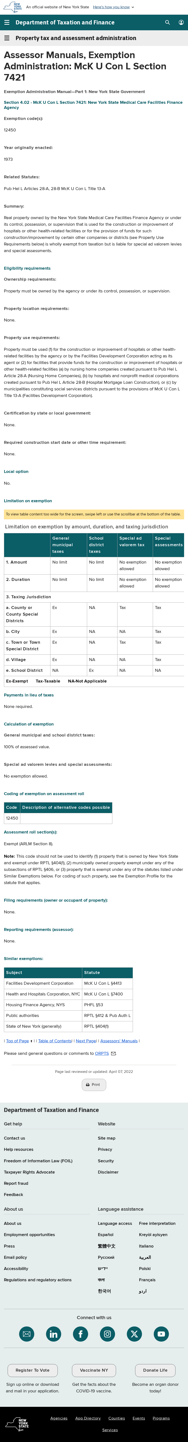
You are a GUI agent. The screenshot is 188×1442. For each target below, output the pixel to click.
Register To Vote (32, 1370)
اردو (143, 1291)
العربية (145, 1257)
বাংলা (101, 1280)
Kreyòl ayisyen (153, 1235)
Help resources (19, 1149)
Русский (106, 1257)
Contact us (14, 1138)
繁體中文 (107, 1246)
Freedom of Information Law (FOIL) (38, 1161)
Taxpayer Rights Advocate (29, 1172)
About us (13, 1223)
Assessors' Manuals (119, 1041)
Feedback (13, 1195)
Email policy (15, 1257)
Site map (106, 1138)
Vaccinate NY (94, 1370)
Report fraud (16, 1183)
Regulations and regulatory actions (38, 1280)
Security (106, 1161)
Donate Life (155, 1370)
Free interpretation (157, 1223)
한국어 (104, 1291)
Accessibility (16, 1269)
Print (96, 1085)
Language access (115, 1223)
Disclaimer (108, 1172)
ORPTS (102, 1053)
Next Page (86, 1041)
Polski (145, 1269)
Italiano (146, 1246)
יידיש (103, 1269)
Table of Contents (54, 1041)
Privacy (105, 1149)
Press (9, 1246)
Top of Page (17, 1041)
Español (105, 1235)
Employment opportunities (29, 1235)
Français (147, 1280)
